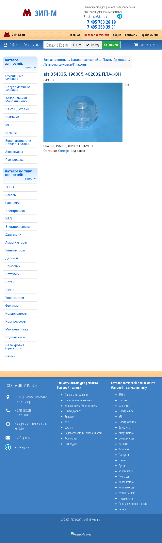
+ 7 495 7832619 (23, 410)
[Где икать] (77, 45)
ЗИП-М (46, 12)
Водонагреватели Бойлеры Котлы (18, 142)
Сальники (12, 203)
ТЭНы (9, 187)
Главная (75, 35)
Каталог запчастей (96, 35)
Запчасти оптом (54, 60)
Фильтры (12, 306)
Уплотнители (14, 298)
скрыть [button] (28, 68)
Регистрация (31, 44)
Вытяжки (12, 117)
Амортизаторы (16, 242)
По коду (95, 45)
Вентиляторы (15, 250)
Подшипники (15, 337)
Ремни (10, 356)
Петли (9, 282)
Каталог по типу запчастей (18, 173)
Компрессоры (15, 321)
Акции (117, 35)
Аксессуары (14, 152)
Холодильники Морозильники (16, 99)
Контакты (131, 35)
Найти (113, 45)
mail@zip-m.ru (99, 16)
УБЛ (8, 219)
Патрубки (12, 274)
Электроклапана (17, 227)
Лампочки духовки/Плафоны (65, 64)
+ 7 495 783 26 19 (100, 22)
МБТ (8, 125)
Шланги (11, 133)
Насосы (11, 195)
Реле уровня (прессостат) (14, 346)
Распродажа (14, 160)
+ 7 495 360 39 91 (100, 27)
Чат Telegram (22, 447)
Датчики (11, 258)
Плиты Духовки (17, 109)
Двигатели (13, 234)
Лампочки (12, 266)
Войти (13, 44)
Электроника (15, 211)
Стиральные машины (14, 77)
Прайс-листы (149, 35)
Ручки (9, 290)
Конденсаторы (16, 313)
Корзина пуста (149, 44)
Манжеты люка (16, 329)
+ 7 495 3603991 (23, 415)
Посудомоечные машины (17, 88)
